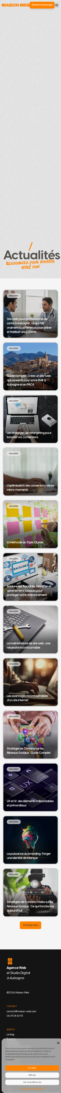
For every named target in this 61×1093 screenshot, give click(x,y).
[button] (58, 1042)
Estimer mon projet (42, 5)
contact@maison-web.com (21, 1011)
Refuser (32, 1075)
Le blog (10, 1034)
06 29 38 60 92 (15, 1016)
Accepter (32, 1068)
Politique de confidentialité (32, 1089)
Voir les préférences (32, 1082)
